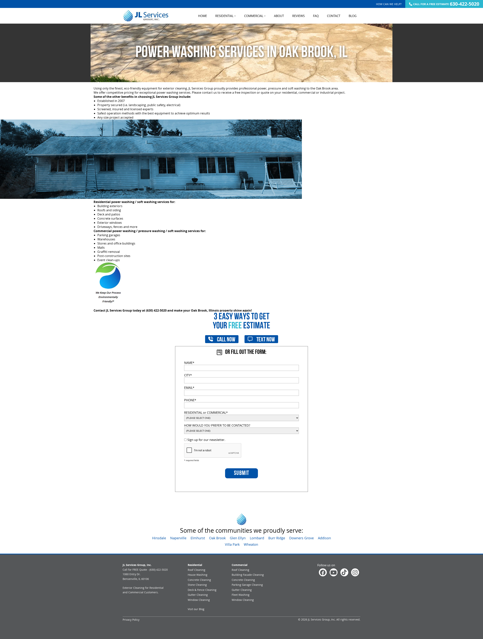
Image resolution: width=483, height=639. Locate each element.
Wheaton (251, 544)
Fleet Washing (240, 595)
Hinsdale (159, 538)
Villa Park (232, 544)
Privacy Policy (131, 619)
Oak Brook (217, 538)
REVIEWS (298, 16)
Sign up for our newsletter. (206, 440)
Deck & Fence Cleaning (202, 590)
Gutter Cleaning (198, 595)
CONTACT (333, 16)
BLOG (353, 16)
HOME (202, 16)
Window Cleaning (199, 600)
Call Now (225, 340)
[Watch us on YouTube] (334, 572)
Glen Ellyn (238, 538)
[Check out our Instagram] (355, 572)
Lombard (257, 538)
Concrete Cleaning (199, 580)
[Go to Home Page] (145, 16)
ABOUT (279, 16)
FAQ (316, 16)
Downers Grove (301, 538)
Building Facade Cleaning (248, 574)
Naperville (178, 538)
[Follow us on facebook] (323, 572)
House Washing (197, 574)
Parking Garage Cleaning (247, 585)
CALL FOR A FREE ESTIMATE (446, 4)
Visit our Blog (196, 609)
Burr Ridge (276, 538)
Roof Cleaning (196, 570)
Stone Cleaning (197, 585)
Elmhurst (198, 538)
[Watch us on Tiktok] (344, 572)
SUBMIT (241, 473)
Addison (324, 538)
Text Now (265, 340)
